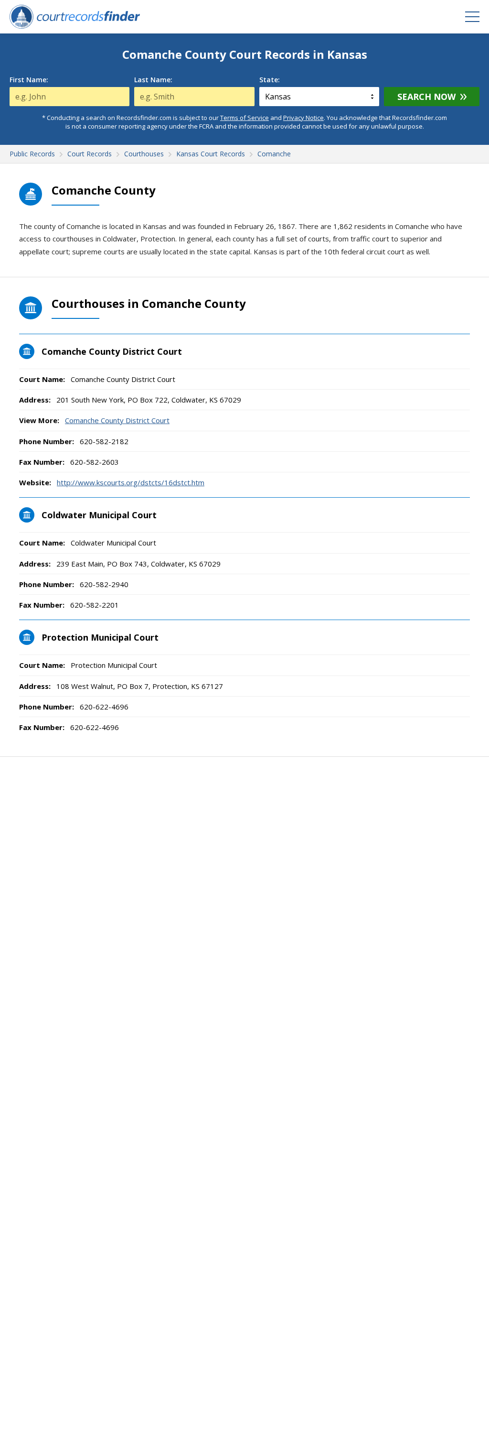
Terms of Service (244, 117)
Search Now (426, 96)
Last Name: (153, 80)
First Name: (29, 80)
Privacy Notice (303, 117)
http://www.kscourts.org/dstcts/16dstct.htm (130, 482)
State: (269, 80)
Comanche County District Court (117, 420)
